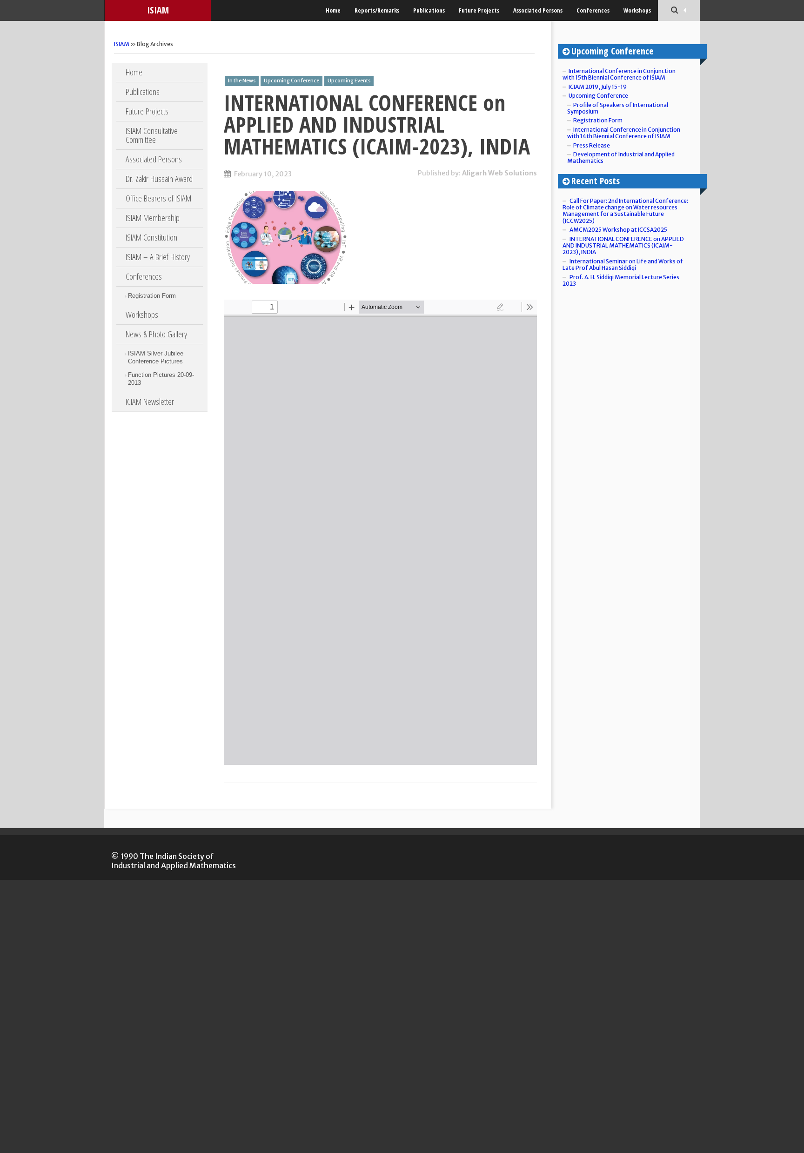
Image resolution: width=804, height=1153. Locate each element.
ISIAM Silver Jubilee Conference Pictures (155, 357)
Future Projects (479, 10)
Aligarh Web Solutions (499, 173)
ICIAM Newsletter (150, 402)
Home (333, 10)
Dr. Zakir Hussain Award (159, 179)
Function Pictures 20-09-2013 (161, 378)
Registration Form (152, 295)
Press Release (591, 145)
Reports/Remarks (377, 10)
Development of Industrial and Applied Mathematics (621, 157)
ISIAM (158, 10)
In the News (241, 80)
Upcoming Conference (291, 80)
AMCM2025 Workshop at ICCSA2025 (618, 229)
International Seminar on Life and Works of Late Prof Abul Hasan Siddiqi (623, 264)
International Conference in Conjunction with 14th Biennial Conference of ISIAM (623, 133)
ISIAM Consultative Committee (152, 135)
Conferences (593, 10)
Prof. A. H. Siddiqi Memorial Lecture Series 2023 (621, 280)
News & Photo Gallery (156, 334)
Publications (429, 10)
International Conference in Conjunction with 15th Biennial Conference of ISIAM (619, 74)
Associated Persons (538, 10)
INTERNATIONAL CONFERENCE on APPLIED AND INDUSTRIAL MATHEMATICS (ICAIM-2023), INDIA (377, 124)
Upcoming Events (349, 80)
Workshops (637, 10)
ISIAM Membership (153, 218)
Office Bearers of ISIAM (158, 198)
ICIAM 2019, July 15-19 (598, 86)
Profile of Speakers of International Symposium (617, 108)
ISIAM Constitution (151, 237)
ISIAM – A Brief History (158, 257)
